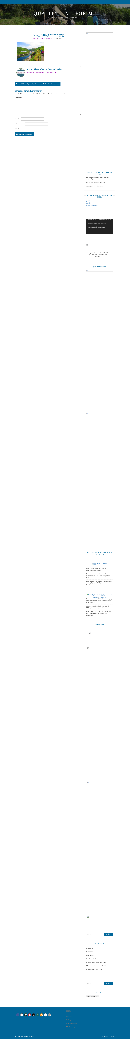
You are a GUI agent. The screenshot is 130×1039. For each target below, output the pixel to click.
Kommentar (18, 97)
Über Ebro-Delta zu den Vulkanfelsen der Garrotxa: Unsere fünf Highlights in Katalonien (98, 613)
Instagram (89, 202)
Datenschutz (90, 955)
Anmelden (69, 1016)
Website (17, 129)
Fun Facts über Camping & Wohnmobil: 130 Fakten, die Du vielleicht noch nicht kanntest (99, 583)
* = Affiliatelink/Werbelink (94, 959)
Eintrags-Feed (70, 1020)
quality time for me (65, 13)
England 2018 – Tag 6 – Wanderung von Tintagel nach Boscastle (37, 84)
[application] (99, 226)
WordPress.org (70, 1027)
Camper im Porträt (92, 205)
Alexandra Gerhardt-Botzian (43, 38)
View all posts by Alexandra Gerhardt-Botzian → (41, 72)
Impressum (89, 948)
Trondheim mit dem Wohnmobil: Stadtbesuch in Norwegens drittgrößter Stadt (98, 575)
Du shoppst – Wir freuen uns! (95, 186)
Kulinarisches (77, 2)
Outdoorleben (42, 2)
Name (17, 119)
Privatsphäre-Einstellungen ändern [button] (96, 962)
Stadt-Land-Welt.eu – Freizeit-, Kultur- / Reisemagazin (101, 595)
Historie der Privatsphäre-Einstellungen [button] (98, 966)
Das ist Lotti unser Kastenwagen (95, 182)
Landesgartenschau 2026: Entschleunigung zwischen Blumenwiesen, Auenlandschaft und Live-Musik (99, 600)
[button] (17, 1014)
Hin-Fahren (102, 564)
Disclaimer (89, 951)
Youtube (88, 203)
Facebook (89, 200)
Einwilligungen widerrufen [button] (94, 969)
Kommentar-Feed (71, 1023)
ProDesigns (112, 1036)
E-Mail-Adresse (19, 124)
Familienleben (102, 2)
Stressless (90, 2)
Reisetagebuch (28, 2)
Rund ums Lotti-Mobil (59, 2)
